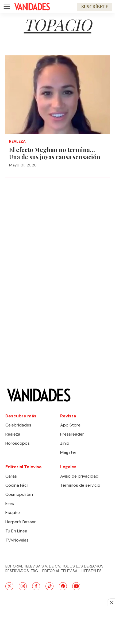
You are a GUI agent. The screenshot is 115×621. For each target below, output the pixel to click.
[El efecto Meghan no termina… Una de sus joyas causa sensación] (57, 94)
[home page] (32, 6)
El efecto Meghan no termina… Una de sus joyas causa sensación (54, 153)
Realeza (17, 141)
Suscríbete (94, 6)
